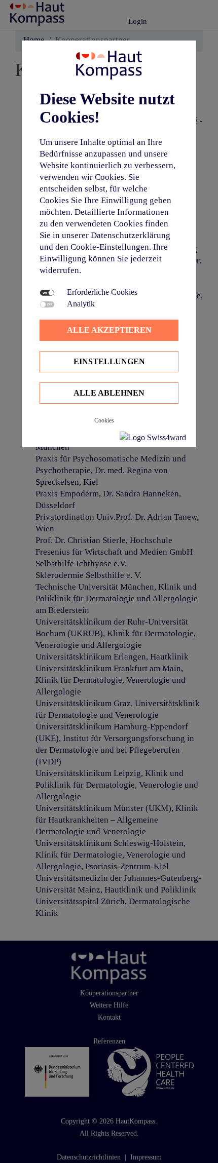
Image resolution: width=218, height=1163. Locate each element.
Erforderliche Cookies (102, 292)
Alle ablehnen (109, 393)
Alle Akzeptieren (109, 330)
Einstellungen (109, 361)
